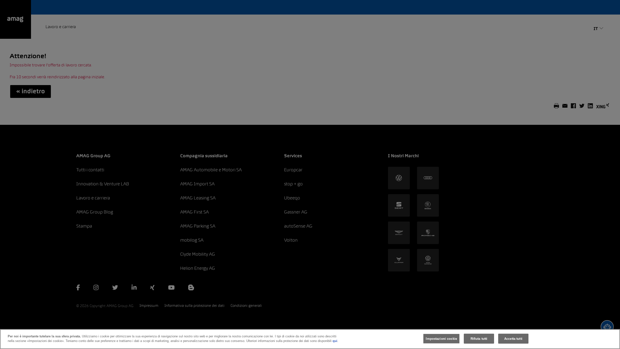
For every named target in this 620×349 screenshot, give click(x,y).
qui (335, 341)
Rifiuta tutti (479, 339)
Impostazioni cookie (441, 339)
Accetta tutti (513, 339)
